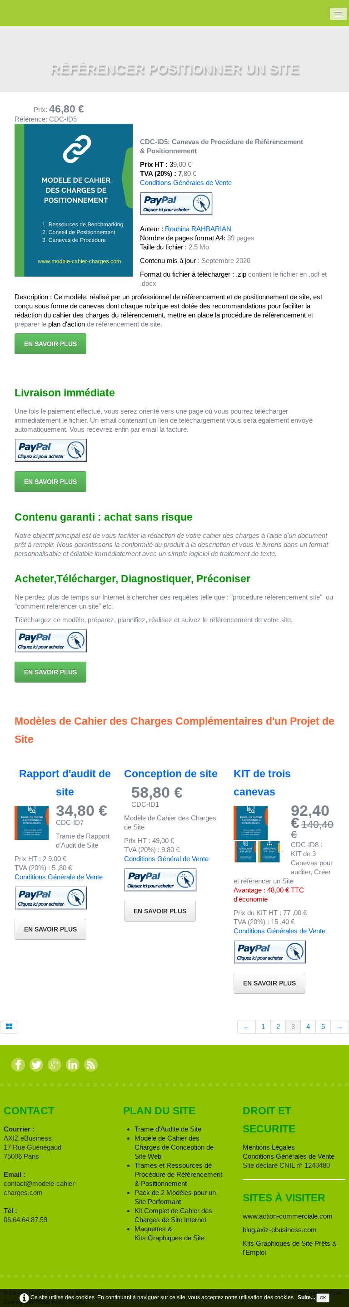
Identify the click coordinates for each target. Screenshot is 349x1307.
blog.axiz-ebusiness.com (280, 1230)
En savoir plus (50, 343)
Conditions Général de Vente (166, 859)
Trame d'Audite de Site (168, 1129)
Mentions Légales (269, 1147)
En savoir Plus (269, 983)
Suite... (306, 1297)
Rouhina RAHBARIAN (198, 229)
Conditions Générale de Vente (59, 877)
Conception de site (171, 774)
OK (323, 1297)
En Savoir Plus (50, 929)
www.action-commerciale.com (288, 1216)
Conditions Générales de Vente (186, 182)
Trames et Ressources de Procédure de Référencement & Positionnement (178, 1174)
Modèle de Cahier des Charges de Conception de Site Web (174, 1147)
